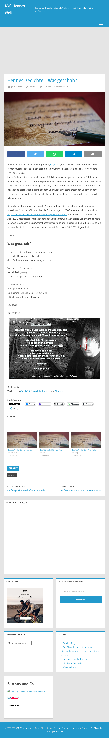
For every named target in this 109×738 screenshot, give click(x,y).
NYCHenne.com (25, 728)
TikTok (49, 731)
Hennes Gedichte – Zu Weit (50, 450)
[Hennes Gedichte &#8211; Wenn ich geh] (22, 440)
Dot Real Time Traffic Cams (76, 659)
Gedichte (54, 164)
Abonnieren (80, 600)
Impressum (58, 731)
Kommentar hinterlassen (56, 86)
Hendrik (33, 86)
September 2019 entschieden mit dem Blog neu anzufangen (37, 214)
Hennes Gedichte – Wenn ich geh (21, 450)
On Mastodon (97, 728)
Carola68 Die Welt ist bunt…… (35, 391)
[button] (54, 348)
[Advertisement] (54, 49)
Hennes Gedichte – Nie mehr (83, 450)
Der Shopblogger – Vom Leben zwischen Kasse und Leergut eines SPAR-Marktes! (79, 651)
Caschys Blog (69, 643)
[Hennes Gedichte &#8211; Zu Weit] (54, 440)
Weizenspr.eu (69, 666)
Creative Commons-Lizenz (65, 728)
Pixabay (59, 391)
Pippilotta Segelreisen (73, 663)
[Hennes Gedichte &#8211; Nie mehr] (86, 440)
